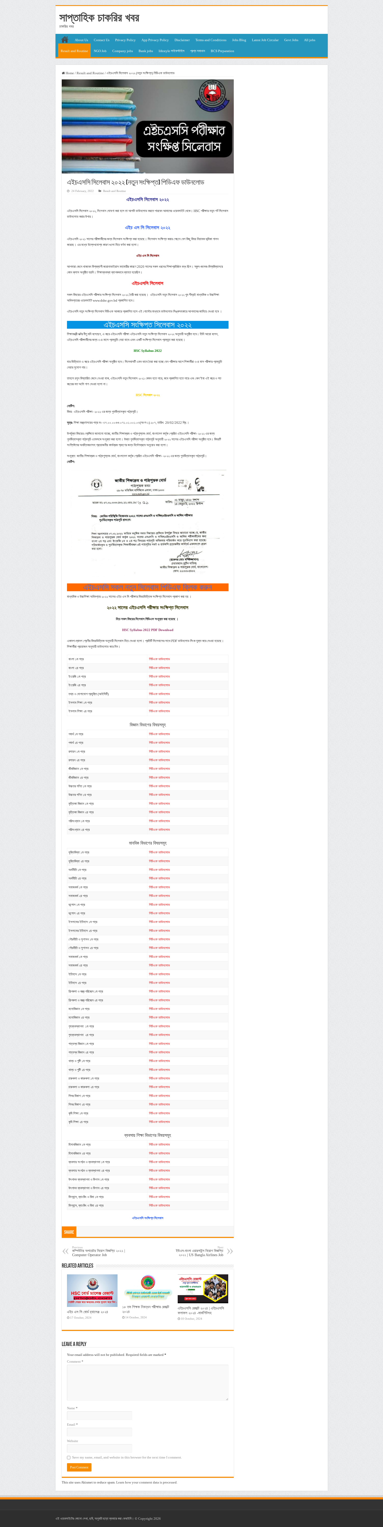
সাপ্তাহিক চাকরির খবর (99, 17)
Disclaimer (182, 40)
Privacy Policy (125, 40)
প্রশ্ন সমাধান (197, 51)
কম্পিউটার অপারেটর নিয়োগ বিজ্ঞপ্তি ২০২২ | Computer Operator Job (98, 1251)
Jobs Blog (239, 40)
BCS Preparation (222, 51)
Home (69, 73)
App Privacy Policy (155, 40)
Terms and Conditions (210, 40)
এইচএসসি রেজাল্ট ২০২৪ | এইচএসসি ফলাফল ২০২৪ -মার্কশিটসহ (201, 1310)
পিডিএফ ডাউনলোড (159, 659)
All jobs (309, 40)
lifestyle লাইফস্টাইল (171, 51)
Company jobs (122, 51)
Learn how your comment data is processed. (146, 1482)
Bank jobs (146, 51)
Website (72, 1441)
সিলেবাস (101, 211)
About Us (81, 40)
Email (72, 1424)
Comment (75, 1361)
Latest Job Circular (265, 40)
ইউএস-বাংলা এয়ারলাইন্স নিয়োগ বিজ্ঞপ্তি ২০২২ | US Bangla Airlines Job (199, 1251)
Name (72, 1408)
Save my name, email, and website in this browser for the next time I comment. (127, 1457)
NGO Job (100, 51)
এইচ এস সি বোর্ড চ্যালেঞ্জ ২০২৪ (87, 1312)
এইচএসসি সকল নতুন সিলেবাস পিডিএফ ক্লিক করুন (147, 587)
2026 (157, 1518)
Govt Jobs (291, 40)
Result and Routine (74, 51)
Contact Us (101, 40)
